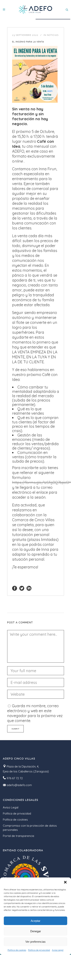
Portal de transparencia (18, 836)
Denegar (35, 931)
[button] (65, 882)
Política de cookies (17, 950)
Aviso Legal (57, 950)
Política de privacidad (39, 950)
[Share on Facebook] (14, 587)
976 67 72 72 (15, 778)
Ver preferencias (35, 941)
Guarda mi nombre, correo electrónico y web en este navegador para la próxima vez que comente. (35, 713)
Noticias (53, 35)
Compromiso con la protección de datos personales (30, 828)
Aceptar (35, 920)
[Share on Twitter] (21, 587)
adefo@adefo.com (19, 785)
